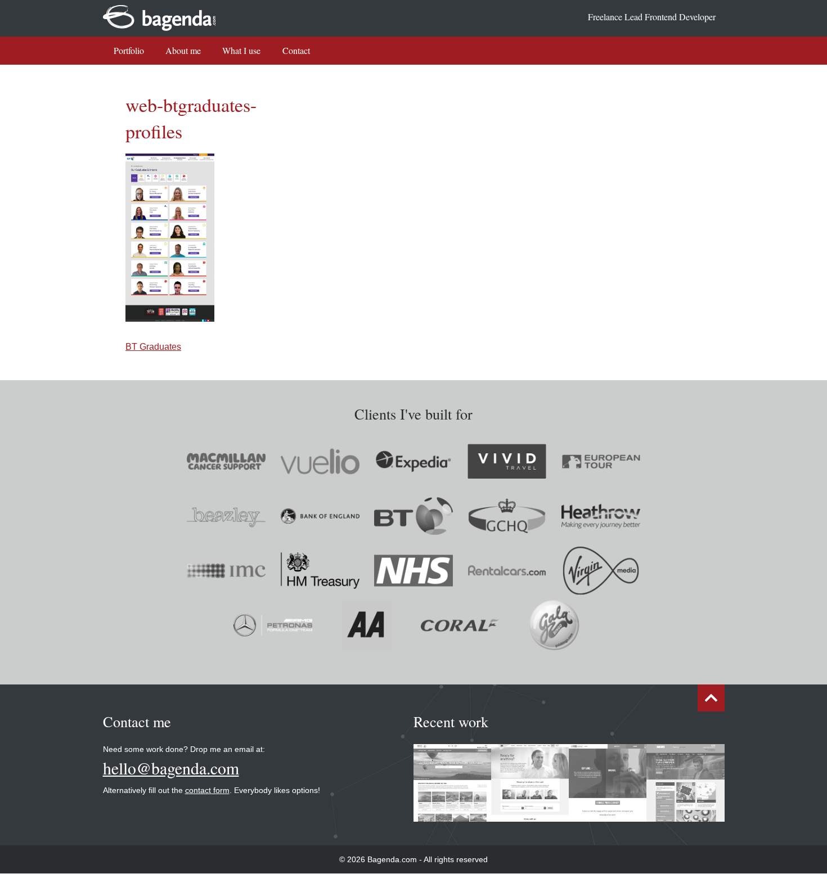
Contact (296, 50)
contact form (207, 790)
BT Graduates (153, 347)
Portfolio (129, 50)
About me (183, 50)
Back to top (711, 697)
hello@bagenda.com (171, 768)
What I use (241, 50)
